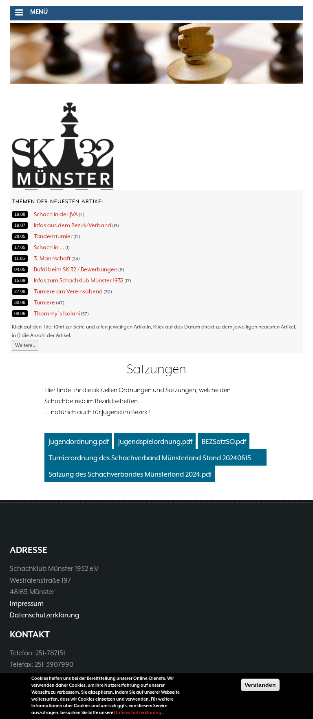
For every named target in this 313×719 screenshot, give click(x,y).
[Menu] (19, 13)
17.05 (19, 247)
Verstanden (260, 684)
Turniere (44, 302)
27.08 (19, 291)
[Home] (63, 146)
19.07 (19, 225)
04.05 (19, 269)
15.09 (19, 280)
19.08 (19, 214)
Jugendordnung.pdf (78, 442)
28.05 (19, 236)
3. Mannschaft (52, 258)
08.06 (19, 313)
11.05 (19, 258)
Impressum (27, 604)
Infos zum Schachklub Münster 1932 (78, 280)
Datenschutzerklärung (44, 615)
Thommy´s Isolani (57, 313)
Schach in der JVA (56, 214)
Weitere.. (25, 345)
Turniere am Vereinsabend (68, 291)
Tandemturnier (53, 236)
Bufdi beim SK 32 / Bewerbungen (75, 269)
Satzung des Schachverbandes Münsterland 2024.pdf (130, 474)
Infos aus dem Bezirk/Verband (72, 225)
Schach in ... (49, 247)
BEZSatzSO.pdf (224, 442)
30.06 (19, 302)
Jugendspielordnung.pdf (155, 442)
